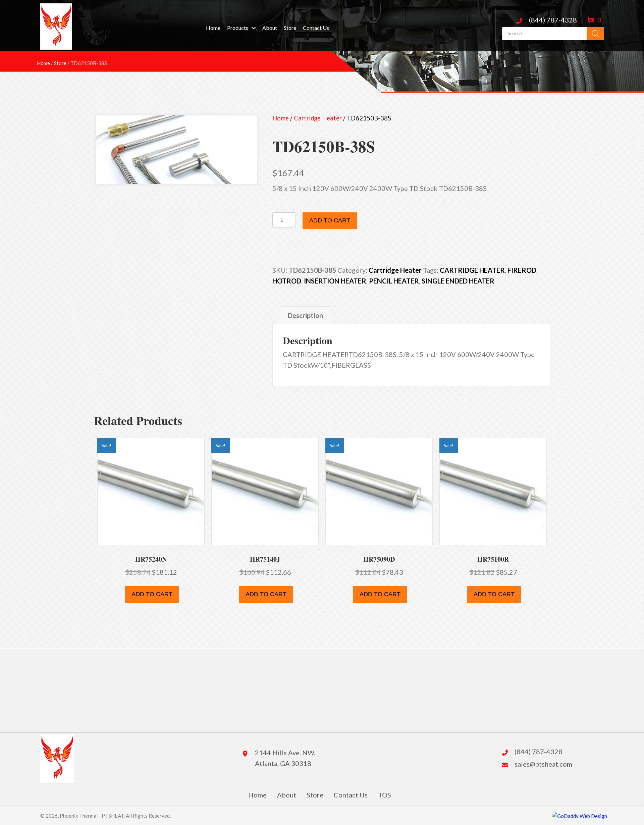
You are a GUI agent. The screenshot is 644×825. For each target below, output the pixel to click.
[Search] (595, 33)
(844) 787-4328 (553, 20)
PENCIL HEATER (394, 281)
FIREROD (521, 270)
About (286, 795)
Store (315, 795)
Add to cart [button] (151, 594)
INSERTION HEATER (335, 281)
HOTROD (286, 281)
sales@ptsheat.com (543, 764)
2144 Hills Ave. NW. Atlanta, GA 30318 (285, 758)
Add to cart (329, 220)
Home (280, 118)
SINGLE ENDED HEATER (458, 281)
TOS (384, 795)
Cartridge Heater (318, 118)
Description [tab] (305, 315)
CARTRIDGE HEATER (472, 270)
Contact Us (351, 795)
